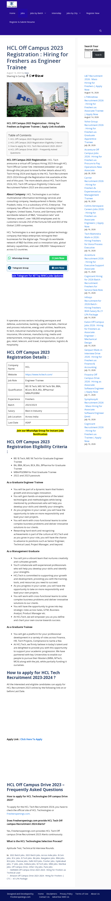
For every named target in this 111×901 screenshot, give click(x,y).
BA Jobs (36, 858)
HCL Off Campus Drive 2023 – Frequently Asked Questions (33, 151)
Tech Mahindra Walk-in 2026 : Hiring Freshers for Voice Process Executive (93, 240)
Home (12, 13)
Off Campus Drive (20, 867)
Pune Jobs (48, 867)
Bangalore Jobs (48, 858)
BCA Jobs (11, 861)
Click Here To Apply (31, 739)
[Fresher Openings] (12, 4)
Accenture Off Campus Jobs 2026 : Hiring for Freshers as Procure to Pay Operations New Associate (93, 160)
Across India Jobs (49, 855)
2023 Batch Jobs (33, 855)
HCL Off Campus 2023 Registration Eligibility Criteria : (36, 142)
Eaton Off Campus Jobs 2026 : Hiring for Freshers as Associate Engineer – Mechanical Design (94, 332)
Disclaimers (51, 893)
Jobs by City (72, 13)
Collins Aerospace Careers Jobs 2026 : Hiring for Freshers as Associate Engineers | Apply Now (94, 216)
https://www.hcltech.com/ (38, 374)
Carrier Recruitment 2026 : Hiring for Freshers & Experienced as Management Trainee (94, 188)
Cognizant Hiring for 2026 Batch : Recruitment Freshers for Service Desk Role (93, 283)
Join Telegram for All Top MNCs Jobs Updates (37, 275)
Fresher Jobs (49, 861)
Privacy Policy (66, 893)
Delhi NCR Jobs (35, 861)
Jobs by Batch (36, 13)
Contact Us (44, 896)
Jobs (23, 13)
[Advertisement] (37, 300)
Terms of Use (81, 893)
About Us (95, 893)
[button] (100, 30)
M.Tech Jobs (42, 864)
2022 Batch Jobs (17, 855)
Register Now (92, 13)
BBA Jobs (60, 858)
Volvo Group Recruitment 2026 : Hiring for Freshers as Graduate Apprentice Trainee (94, 132)
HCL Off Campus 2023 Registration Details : (31, 139)
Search (98, 54)
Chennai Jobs (22, 861)
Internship (56, 13)
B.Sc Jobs (16, 858)
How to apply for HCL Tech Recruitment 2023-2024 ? (36, 146)
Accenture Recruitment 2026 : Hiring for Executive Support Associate (94, 261)
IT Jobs (15, 864)
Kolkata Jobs (29, 864)
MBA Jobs (53, 864)
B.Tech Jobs (26, 858)
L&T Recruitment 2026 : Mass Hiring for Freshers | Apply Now (93, 82)
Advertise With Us (60, 896)
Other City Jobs (36, 867)
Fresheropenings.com (18, 813)
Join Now (59, 258)
